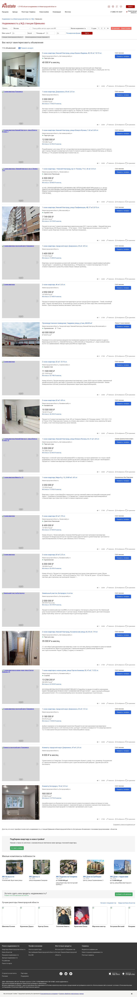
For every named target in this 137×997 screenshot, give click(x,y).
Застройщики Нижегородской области (42, 952)
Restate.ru (12, 981)
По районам (6, 960)
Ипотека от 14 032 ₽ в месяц (51, 721)
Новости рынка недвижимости (92, 952)
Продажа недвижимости (10, 955)
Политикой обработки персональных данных (25, 987)
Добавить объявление (123, 894)
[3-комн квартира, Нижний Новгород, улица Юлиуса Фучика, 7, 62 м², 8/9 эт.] (21, 146)
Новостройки (125, 28)
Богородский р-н (64, 596)
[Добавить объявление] (109, 7)
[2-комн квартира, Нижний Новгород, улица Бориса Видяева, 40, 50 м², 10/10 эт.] (21, 69)
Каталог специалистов (108, 903)
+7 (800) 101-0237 (116, 12)
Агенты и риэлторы (35, 949)
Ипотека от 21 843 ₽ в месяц (51, 296)
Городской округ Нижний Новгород (70, 326)
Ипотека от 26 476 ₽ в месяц (51, 568)
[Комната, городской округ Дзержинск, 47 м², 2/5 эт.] (21, 764)
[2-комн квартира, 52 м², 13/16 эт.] (21, 378)
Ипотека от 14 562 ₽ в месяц (51, 103)
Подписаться (82, 991)
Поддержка (25, 976)
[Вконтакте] (66, 974)
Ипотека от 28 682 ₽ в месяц (51, 182)
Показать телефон (123, 56)
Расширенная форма (73, 33)
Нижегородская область (50, 56)
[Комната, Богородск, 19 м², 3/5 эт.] (21, 802)
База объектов (7, 952)
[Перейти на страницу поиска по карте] (113, 7)
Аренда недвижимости (10, 958)
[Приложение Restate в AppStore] (114, 974)
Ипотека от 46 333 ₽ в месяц (51, 414)
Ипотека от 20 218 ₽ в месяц (51, 605)
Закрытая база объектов (126, 903)
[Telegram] (61, 974)
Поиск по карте (7, 963)
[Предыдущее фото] (4, 69)
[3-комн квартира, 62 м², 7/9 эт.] (21, 532)
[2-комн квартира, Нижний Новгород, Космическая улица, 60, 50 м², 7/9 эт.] (21, 648)
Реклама (5, 976)
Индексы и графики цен (90, 949)
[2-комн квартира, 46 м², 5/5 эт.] (21, 301)
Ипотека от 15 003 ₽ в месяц (51, 258)
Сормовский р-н (64, 365)
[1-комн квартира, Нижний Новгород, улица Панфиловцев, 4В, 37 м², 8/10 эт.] (21, 223)
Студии (93, 28)
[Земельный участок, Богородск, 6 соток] (21, 609)
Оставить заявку (17, 848)
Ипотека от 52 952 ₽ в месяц (51, 144)
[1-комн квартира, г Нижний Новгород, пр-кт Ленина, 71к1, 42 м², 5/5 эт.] (21, 185)
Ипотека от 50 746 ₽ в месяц (51, 375)
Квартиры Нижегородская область (13, 949)
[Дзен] (70, 974)
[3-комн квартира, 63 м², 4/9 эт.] (21, 416)
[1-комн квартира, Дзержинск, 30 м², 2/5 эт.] (21, 108)
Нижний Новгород (89, 326)
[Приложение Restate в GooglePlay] (128, 974)
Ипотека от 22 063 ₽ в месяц (51, 452)
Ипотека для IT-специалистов (65, 949)
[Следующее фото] (37, 69)
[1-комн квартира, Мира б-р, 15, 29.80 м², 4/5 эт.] (21, 494)
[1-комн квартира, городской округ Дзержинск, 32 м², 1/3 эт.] (21, 725)
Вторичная (115, 28)
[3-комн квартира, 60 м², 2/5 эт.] (21, 571)
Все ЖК (31, 955)
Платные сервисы (88, 955)
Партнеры (24, 973)
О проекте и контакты (9, 973)
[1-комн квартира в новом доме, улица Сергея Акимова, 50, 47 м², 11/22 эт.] (21, 686)
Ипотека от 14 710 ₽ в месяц (51, 798)
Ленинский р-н (64, 172)
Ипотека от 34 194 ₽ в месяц (51, 221)
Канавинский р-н (65, 403)
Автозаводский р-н (65, 56)
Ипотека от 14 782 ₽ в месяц (51, 489)
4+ (108, 28)
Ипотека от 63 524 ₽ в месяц (51, 684)
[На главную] (9, 5)
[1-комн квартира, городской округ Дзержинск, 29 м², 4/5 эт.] (21, 262)
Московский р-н (64, 210)
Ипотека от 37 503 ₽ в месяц (51, 530)
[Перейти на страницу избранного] (121, 7)
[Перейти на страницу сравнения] (117, 7)
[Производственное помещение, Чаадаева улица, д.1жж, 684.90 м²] (21, 339)
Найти (87, 33)
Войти (130, 6)
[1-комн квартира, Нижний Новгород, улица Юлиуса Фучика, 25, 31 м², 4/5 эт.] (21, 455)
